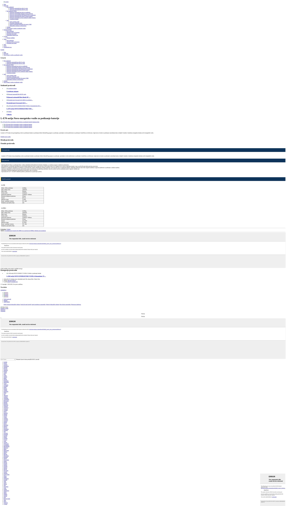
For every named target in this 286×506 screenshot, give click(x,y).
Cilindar (8, 27)
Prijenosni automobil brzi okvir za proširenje (20, 12)
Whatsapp (3, 309)
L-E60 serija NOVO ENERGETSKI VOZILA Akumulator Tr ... (26, 276)
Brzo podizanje (10, 7)
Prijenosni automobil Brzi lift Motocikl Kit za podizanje (23, 15)
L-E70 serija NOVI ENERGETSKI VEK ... (20, 108)
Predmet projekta (8, 29)
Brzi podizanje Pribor (12, 11)
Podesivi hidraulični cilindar (52, 304)
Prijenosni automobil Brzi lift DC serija (19, 9)
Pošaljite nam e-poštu (6, 136)
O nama (5, 36)
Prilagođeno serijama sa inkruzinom (18, 25)
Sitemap (5, 300)
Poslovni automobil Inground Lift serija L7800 (20, 24)
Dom (5, 4)
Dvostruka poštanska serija (16, 23)
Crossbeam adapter (14, 19)
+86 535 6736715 (11, 280)
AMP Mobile (7, 301)
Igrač (8, 20)
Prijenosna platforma (76, 304)
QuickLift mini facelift (25, 304)
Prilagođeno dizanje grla (12, 35)
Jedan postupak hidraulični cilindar (12, 304)
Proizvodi (6, 5)
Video (5, 39)
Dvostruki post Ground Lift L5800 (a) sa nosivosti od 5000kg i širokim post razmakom (25, 230)
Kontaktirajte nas (8, 47)
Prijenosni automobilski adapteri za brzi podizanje (21, 13)
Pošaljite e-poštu (4, 308)
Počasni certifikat (11, 37)
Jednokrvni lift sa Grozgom (13, 32)
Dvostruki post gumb (11, 33)
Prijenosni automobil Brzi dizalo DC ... (18, 97)
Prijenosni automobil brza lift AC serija (19, 8)
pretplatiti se (3, 290)
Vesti (5, 44)
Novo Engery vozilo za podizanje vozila (16, 28)
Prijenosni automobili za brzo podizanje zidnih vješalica (23, 17)
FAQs (5, 46)
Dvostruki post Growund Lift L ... (17, 103)
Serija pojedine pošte (14, 21)
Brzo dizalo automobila (65, 304)
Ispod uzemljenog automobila (38, 304)
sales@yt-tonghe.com (12, 281)
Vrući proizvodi (7, 299)
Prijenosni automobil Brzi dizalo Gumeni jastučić (21, 16)
